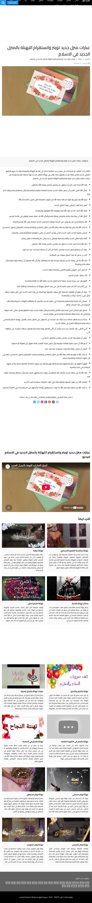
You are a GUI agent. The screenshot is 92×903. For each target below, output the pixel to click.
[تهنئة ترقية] (23, 535)
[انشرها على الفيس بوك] (34, 402)
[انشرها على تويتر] (38, 402)
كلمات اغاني (63, 897)
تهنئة (80, 59)
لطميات (56, 5)
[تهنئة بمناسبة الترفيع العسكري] (68, 535)
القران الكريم (12, 2)
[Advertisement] (46, 24)
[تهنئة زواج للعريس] (68, 830)
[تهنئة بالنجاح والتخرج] (68, 676)
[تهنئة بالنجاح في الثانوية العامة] (68, 726)
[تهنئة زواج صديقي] (68, 779)
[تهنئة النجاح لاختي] (23, 588)
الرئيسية (87, 59)
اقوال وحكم (74, 5)
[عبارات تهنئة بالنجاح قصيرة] (23, 676)
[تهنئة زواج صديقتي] (23, 779)
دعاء (64, 5)
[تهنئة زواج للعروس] (23, 830)
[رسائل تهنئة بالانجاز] (68, 588)
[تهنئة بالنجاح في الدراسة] (23, 726)
